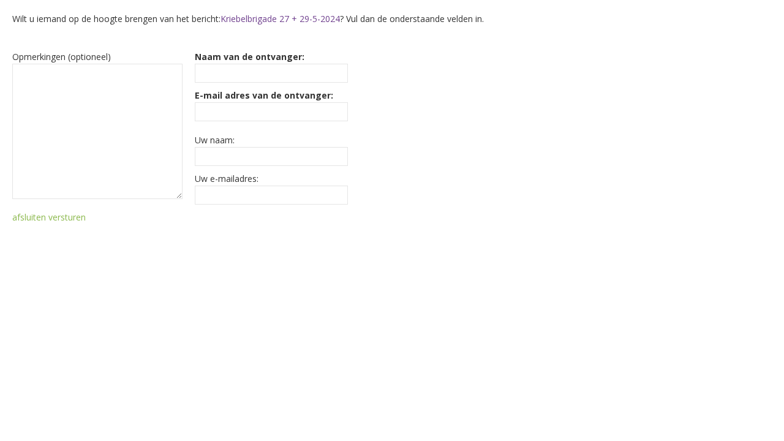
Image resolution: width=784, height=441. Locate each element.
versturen (67, 217)
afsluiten (29, 217)
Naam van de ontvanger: (249, 56)
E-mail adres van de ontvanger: (264, 95)
